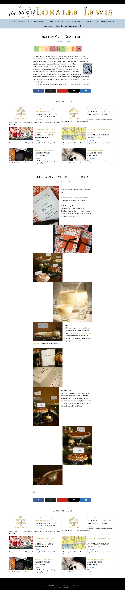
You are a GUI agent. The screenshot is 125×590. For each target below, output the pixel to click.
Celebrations (55, 21)
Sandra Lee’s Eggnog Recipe (82, 333)
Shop (13, 21)
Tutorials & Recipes (74, 21)
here (69, 333)
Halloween (38, 150)
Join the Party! (91, 21)
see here (57, 77)
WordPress (72, 587)
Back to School (107, 21)
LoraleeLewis (65, 585)
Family (20, 21)
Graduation (48, 26)
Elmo (60, 579)
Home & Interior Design (46, 109)
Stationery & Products (37, 21)
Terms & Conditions (55, 587)
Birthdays (99, 129)
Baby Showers (91, 129)
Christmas (37, 129)
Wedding (103, 109)
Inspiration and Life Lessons (42, 111)
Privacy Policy (75, 585)
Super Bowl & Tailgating (66, 26)
